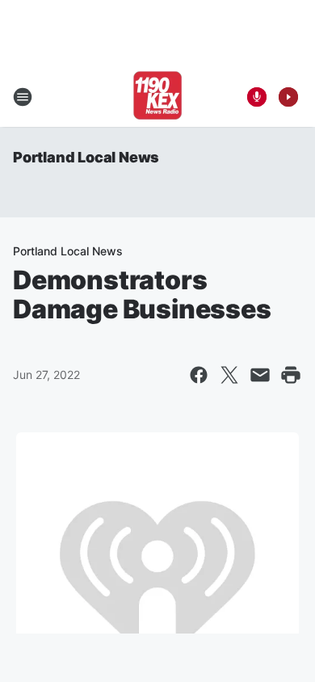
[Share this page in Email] (260, 375)
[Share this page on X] (229, 375)
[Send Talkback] (257, 97)
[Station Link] (157, 97)
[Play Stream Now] (288, 97)
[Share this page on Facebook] (198, 375)
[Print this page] (290, 375)
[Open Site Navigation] (22, 97)
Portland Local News (86, 157)
